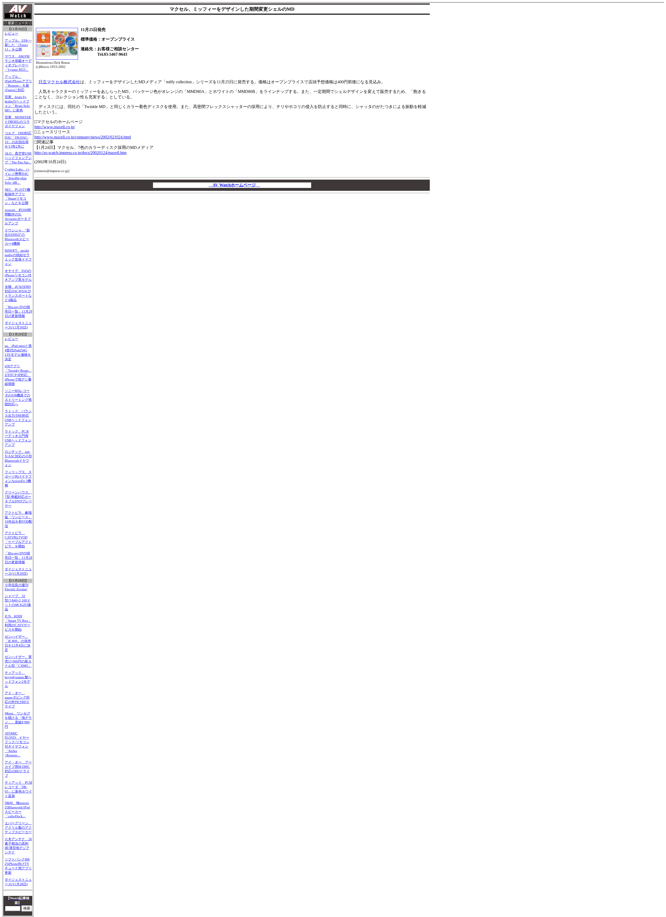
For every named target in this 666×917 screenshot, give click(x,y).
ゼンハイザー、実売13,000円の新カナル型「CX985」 (18, 661)
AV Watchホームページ (234, 185)
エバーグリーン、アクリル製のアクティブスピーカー (18, 827)
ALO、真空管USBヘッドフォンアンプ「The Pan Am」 (18, 158)
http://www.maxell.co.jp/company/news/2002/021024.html (82, 137)
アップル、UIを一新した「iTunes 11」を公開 (18, 45)
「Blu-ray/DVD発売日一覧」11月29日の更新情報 (18, 311)
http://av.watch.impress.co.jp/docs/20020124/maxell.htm (80, 152)
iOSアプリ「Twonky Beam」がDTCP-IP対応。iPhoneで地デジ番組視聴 (18, 375)
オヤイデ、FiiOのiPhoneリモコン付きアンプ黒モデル (18, 275)
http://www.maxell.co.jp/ (54, 127)
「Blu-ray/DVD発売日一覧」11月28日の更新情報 (18, 558)
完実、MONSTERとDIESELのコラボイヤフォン (18, 122)
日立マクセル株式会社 (59, 82)
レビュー (11, 33)
